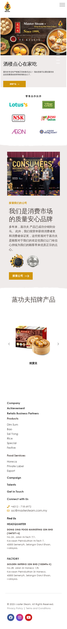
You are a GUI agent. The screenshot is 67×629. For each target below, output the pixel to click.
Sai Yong (12, 433)
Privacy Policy (15, 608)
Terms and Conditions (38, 608)
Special (11, 443)
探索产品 (13, 84)
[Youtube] (28, 617)
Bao (9, 429)
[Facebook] (10, 617)
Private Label (15, 466)
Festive (11, 447)
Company (13, 403)
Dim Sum (12, 424)
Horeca (12, 461)
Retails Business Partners (23, 413)
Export (11, 470)
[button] (62, 4)
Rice (10, 438)
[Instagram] (19, 617)
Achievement (16, 408)
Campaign (14, 477)
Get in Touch (15, 491)
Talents (11, 484)
